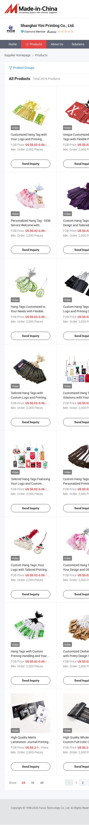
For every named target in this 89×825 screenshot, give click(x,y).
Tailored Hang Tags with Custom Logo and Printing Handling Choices (28, 397)
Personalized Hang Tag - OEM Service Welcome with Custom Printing (30, 225)
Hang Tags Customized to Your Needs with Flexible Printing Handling (28, 311)
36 (32, 783)
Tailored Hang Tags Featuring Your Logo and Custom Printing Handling (30, 483)
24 (23, 782)
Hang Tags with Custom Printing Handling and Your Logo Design (29, 655)
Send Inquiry (30, 163)
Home (13, 44)
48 (42, 783)
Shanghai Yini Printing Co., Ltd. (48, 25)
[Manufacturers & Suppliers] (31, 8)
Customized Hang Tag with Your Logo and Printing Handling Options (29, 139)
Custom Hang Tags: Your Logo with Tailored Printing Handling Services (29, 569)
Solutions (78, 44)
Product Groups (23, 68)
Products (36, 44)
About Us (57, 44)
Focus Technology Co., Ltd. (55, 807)
